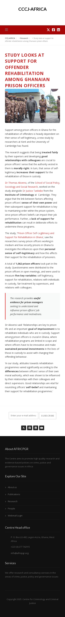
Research (13, 501)
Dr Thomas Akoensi (15, 182)
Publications (14, 494)
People (11, 508)
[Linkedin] (58, 29)
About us (12, 487)
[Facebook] (53, 29)
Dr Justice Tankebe (32, 190)
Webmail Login (15, 515)
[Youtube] (41, 426)
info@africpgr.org (19, 553)
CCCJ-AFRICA (32, 9)
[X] (48, 29)
